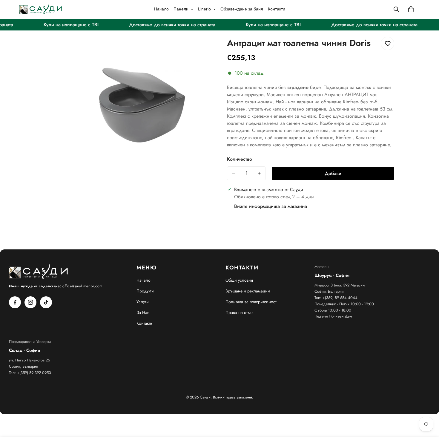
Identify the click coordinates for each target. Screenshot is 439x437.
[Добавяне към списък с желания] (387, 43)
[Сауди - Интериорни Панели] (41, 9)
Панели (181, 9)
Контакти (276, 9)
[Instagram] (30, 302)
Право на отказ (239, 312)
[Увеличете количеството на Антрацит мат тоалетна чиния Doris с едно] (259, 173)
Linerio (204, 9)
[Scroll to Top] (427, 404)
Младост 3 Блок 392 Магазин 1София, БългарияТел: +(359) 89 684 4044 (341, 291)
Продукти (145, 291)
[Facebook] (15, 302)
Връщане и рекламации (247, 291)
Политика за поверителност (251, 302)
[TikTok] (46, 302)
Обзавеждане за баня (241, 9)
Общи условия (239, 280)
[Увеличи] (207, 48)
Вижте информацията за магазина (270, 206)
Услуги (142, 302)
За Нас (142, 312)
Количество (239, 159)
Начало (161, 9)
